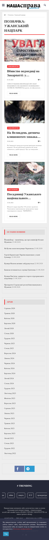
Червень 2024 (9, 363)
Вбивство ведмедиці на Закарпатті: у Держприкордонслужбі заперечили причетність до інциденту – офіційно (24, 73)
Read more (13, 93)
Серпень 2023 (9, 408)
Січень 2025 (9, 348)
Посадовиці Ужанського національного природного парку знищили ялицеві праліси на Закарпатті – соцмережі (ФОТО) (24, 196)
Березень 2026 (9, 323)
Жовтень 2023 (9, 398)
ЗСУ (29, 495)
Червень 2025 (9, 343)
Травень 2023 (9, 423)
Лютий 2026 (9, 328)
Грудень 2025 (9, 338)
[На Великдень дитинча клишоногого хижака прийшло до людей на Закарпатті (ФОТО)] (24, 112)
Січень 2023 (9, 443)
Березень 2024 (9, 373)
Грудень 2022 (9, 448)
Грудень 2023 (9, 388)
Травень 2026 (9, 313)
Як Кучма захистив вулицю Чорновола (19, 248)
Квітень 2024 (9, 368)
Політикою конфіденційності (22, 529)
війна (10, 495)
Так (5, 534)
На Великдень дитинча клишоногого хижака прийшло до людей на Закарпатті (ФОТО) (23, 135)
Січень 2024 (9, 383)
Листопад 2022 (10, 453)
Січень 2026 (9, 333)
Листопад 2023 (10, 393)
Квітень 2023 (9, 428)
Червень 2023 (9, 418)
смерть (19, 495)
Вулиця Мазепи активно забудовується (19, 263)
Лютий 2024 (9, 378)
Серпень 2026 (9, 308)
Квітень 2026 (9, 318)
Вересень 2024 (10, 353)
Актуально (13, 189)
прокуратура (41, 495)
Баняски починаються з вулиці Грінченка (20, 270)
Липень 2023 (9, 413)
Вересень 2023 (10, 403)
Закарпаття (13, 66)
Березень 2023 (9, 433)
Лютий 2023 (9, 438)
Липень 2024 (9, 358)
